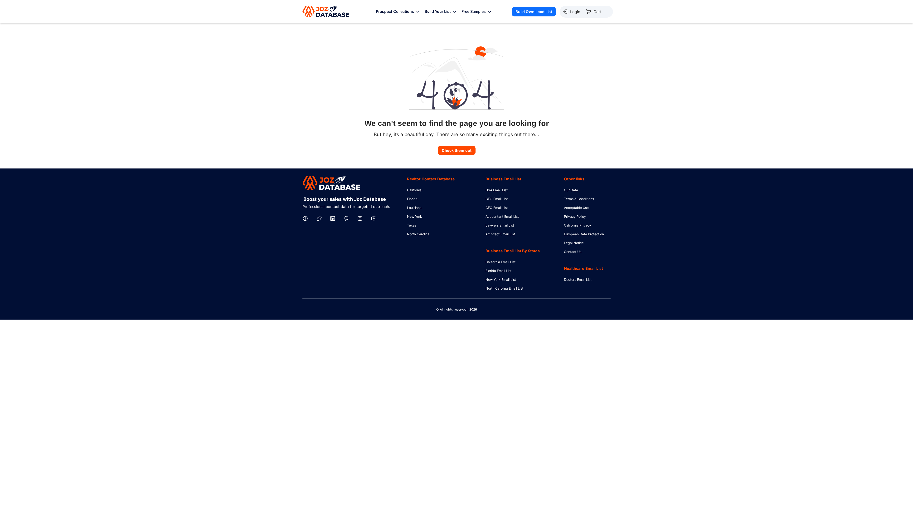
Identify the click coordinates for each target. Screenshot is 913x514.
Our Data (571, 190)
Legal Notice (574, 243)
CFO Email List (497, 208)
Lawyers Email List (500, 225)
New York (414, 216)
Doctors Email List (578, 279)
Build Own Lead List (533, 11)
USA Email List (497, 190)
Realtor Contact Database (431, 179)
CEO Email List (497, 199)
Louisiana (414, 208)
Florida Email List (498, 271)
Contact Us (572, 252)
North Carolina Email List (504, 288)
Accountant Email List (502, 216)
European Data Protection (584, 234)
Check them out (456, 150)
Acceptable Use (576, 208)
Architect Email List (500, 234)
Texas (411, 225)
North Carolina (418, 234)
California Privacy (577, 225)
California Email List (500, 262)
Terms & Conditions (579, 199)
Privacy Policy (575, 216)
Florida (412, 199)
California (414, 190)
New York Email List (501, 279)
